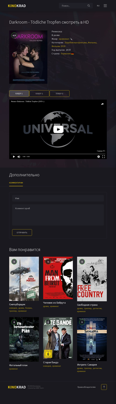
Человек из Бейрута (54, 302)
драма (21, 308)
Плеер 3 (59, 93)
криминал (22, 311)
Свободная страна (87, 304)
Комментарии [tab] (16, 182)
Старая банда (50, 362)
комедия (13, 308)
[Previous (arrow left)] (5, 202)
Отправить (22, 232)
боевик (28, 308)
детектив (97, 308)
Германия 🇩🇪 (67, 53)
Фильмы (92, 42)
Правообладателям (86, 387)
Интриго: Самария (87, 364)
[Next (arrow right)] (111, 202)
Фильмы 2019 (58, 46)
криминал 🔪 (66, 38)
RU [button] (98, 5)
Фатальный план (18, 365)
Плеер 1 (19, 93)
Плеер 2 (39, 93)
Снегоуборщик (17, 304)
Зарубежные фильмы (76, 42)
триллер (13, 311)
